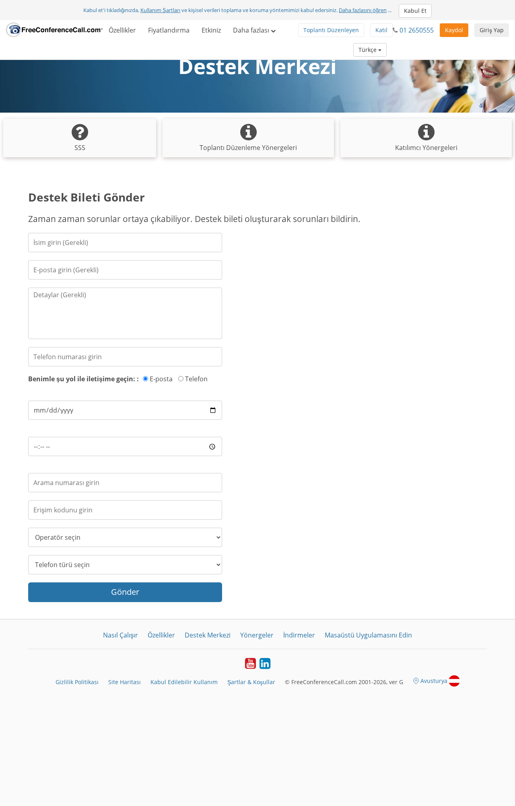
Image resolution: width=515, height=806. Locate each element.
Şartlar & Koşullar (251, 682)
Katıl (381, 30)
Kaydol (454, 30)
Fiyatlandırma (169, 30)
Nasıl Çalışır (120, 635)
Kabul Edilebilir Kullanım (184, 682)
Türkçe (368, 49)
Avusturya (433, 681)
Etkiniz (211, 30)
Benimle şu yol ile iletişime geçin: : (83, 378)
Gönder (125, 591)
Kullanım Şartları (160, 10)
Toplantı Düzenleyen (331, 30)
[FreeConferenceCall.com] (54, 30)
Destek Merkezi (208, 635)
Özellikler (122, 30)
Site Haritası (124, 682)
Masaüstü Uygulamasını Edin (368, 635)
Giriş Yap (492, 30)
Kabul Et (415, 10)
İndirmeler (299, 635)
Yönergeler (257, 635)
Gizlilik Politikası (77, 682)
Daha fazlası (252, 30)
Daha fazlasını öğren (363, 10)
